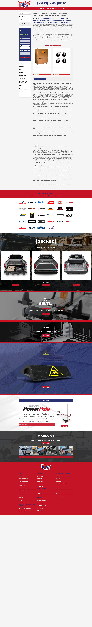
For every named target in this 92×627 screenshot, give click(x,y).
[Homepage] (24, 4)
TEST (20, 70)
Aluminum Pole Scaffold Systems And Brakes (27, 505)
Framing (20, 85)
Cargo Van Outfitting (23, 79)
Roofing (20, 86)
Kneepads (20, 69)
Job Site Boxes (21, 88)
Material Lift (21, 66)
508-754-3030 (53, 4)
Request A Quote (36, 74)
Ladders (20, 73)
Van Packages (21, 64)
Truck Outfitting (22, 78)
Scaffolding (21, 76)
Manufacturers (22, 91)
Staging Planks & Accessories (24, 83)
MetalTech (21, 72)
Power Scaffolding (22, 75)
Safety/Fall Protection (23, 89)
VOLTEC (20, 67)
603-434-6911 (43, 4)
